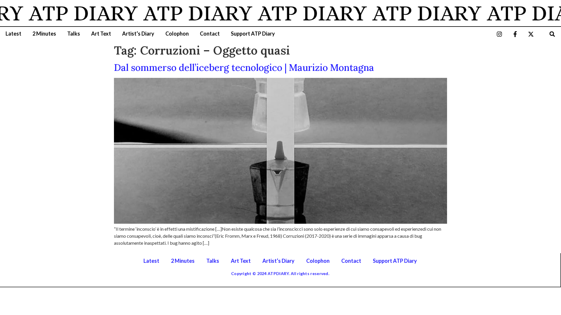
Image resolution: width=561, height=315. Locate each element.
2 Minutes (44, 33)
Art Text (101, 33)
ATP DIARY (76, 13)
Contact (210, 33)
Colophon (177, 33)
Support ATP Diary (253, 33)
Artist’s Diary (138, 33)
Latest (13, 33)
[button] (552, 34)
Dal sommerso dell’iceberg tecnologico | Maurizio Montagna (244, 68)
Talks (73, 33)
